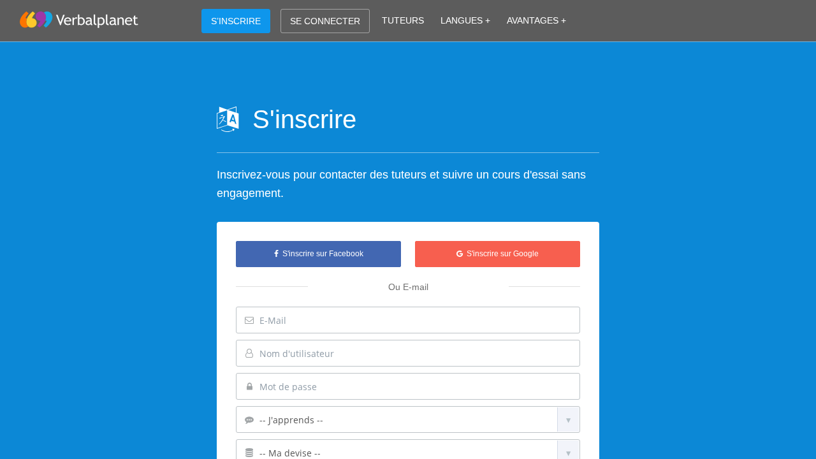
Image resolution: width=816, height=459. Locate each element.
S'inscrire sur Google (501, 253)
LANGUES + (465, 20)
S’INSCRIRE (236, 21)
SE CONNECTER (325, 21)
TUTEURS (403, 20)
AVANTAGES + (536, 20)
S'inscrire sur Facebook (321, 253)
